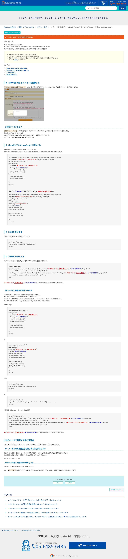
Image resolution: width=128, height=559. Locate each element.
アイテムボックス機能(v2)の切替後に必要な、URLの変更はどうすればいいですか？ (38, 512)
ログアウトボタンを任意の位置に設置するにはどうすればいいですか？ (33, 504)
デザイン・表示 (42, 27)
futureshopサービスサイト (11, 530)
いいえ (70, 483)
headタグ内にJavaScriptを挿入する (18, 70)
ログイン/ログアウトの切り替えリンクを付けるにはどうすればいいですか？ (35, 500)
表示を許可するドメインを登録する (17, 68)
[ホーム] (11, 3)
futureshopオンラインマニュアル (31, 530)
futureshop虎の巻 (10, 27)
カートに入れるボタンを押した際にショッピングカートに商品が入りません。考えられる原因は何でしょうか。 (48, 516)
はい (58, 483)
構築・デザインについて (26, 27)
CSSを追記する (11, 72)
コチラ (16, 59)
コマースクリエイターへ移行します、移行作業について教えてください (33, 508)
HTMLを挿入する (12, 75)
